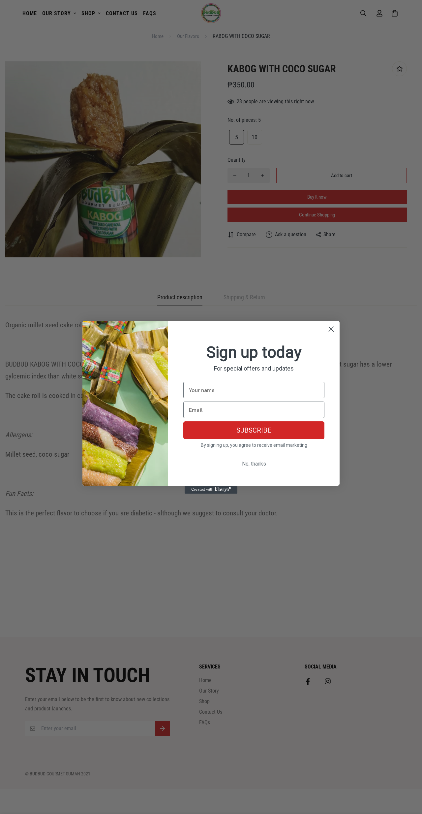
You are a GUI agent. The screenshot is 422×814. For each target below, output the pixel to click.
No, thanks (254, 464)
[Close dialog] (331, 329)
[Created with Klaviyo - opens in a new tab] (211, 490)
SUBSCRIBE (253, 430)
